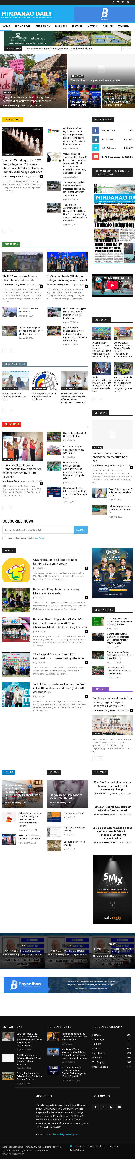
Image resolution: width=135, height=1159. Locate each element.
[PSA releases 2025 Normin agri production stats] (15, 380)
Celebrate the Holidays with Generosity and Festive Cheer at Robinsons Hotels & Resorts (30, 819)
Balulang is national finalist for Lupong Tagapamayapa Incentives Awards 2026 (112, 702)
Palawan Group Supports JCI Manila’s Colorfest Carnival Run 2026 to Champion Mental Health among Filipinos (60, 623)
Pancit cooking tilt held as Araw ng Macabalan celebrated (56, 591)
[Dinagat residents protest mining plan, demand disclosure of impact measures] (33, 81)
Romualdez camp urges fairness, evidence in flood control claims (58, 48)
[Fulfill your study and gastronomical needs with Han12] (54, 450)
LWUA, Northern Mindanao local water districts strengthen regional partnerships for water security (75, 334)
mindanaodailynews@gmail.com (66, 1134)
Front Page (9, 93)
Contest (97, 733)
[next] (129, 48)
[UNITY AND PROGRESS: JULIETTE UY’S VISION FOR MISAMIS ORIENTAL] (98, 621)
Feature (109, 94)
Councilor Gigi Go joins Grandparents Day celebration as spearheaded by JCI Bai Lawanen (22, 470)
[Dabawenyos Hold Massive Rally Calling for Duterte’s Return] (98, 670)
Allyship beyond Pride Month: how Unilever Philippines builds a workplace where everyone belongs (101, 350)
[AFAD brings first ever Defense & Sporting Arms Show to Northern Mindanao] (8, 1058)
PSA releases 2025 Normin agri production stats (14, 396)
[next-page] (10, 231)
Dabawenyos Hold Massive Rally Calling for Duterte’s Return (119, 670)
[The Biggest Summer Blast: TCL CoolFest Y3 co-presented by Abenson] (16, 664)
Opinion (22, 946)
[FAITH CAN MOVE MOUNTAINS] (67, 951)
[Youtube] (128, 3)
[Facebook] (113, 3)
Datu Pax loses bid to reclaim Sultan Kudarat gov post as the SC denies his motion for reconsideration (29, 1040)
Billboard (8, 459)
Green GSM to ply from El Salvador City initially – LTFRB (121, 492)
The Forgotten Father (74, 813)
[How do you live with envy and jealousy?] (112, 951)
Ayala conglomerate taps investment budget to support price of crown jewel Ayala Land (101, 384)
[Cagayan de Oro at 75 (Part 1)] (54, 845)
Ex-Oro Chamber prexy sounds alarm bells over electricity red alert (30, 331)
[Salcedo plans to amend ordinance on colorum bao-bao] (112, 434)
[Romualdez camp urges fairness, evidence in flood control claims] (53, 1036)
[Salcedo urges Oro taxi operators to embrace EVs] (99, 510)
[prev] (123, 48)
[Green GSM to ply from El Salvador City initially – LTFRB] (99, 493)
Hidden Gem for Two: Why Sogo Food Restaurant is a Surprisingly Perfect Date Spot (22, 791)
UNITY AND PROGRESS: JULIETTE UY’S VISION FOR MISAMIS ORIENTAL (119, 621)
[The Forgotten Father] (54, 817)
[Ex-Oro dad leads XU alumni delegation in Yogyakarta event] (67, 262)
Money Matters (10, 388)
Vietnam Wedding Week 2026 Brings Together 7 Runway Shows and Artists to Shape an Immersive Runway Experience (22, 166)
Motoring (98, 447)
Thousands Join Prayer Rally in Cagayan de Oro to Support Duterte (119, 655)
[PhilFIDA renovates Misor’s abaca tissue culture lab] (22, 262)
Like (130, 130)
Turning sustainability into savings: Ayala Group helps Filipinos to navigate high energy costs (123, 384)
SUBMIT (80, 529)
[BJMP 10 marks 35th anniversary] (9, 312)
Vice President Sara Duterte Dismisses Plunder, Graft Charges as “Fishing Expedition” (74, 1072)
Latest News (9, 154)
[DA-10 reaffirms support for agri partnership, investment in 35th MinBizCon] (54, 312)
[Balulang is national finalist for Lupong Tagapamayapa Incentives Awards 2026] (112, 725)
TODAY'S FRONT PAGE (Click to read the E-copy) (112, 172)
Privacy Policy (37, 538)
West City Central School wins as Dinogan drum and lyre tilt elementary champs (112, 786)
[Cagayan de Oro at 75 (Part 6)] (54, 831)
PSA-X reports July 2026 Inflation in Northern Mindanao (44, 396)
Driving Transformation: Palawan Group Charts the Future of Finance (29, 1076)
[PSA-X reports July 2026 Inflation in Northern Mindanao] (45, 380)
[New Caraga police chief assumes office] (84, 96)
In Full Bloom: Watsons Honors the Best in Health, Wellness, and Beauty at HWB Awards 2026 (59, 688)
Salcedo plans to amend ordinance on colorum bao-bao (110, 457)
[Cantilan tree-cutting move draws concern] (101, 69)
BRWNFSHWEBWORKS (13, 1154)
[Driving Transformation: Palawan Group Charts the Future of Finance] (118, 96)
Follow (128, 139)
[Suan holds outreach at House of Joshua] (54, 437)
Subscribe (127, 156)
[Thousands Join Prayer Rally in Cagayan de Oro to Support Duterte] (98, 655)
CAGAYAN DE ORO (56, 270)
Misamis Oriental (11, 270)
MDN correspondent (12, 176)
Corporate (98, 338)
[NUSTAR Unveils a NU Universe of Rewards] (9, 839)
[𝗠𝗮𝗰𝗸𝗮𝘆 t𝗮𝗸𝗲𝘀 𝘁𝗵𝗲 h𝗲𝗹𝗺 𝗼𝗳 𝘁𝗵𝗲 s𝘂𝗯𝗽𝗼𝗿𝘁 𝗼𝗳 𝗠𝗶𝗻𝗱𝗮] (74, 380)
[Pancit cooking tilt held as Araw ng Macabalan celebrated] (16, 600)
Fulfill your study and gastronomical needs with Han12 (73, 449)
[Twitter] (118, 3)
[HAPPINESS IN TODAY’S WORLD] (22, 951)
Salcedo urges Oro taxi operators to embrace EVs (120, 509)
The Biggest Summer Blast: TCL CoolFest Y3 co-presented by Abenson (58, 656)
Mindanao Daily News (13, 284)
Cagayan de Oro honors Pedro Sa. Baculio (66, 796)
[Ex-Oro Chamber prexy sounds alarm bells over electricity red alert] (9, 331)
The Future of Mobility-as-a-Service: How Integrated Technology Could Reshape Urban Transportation (74, 188)
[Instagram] (123, 3)
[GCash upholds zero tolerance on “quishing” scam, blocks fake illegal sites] (54, 492)
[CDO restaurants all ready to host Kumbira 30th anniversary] (16, 570)
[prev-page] (4, 231)
